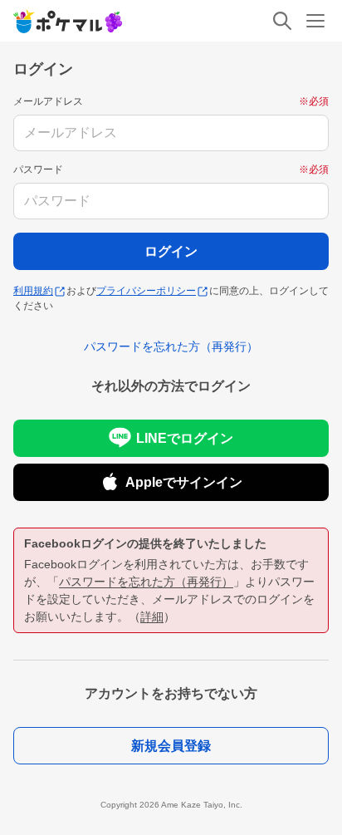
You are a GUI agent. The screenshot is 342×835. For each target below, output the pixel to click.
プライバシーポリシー (146, 291)
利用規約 (33, 291)
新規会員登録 (171, 746)
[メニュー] (315, 20)
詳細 (152, 616)
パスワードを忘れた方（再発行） (146, 581)
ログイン (171, 251)
